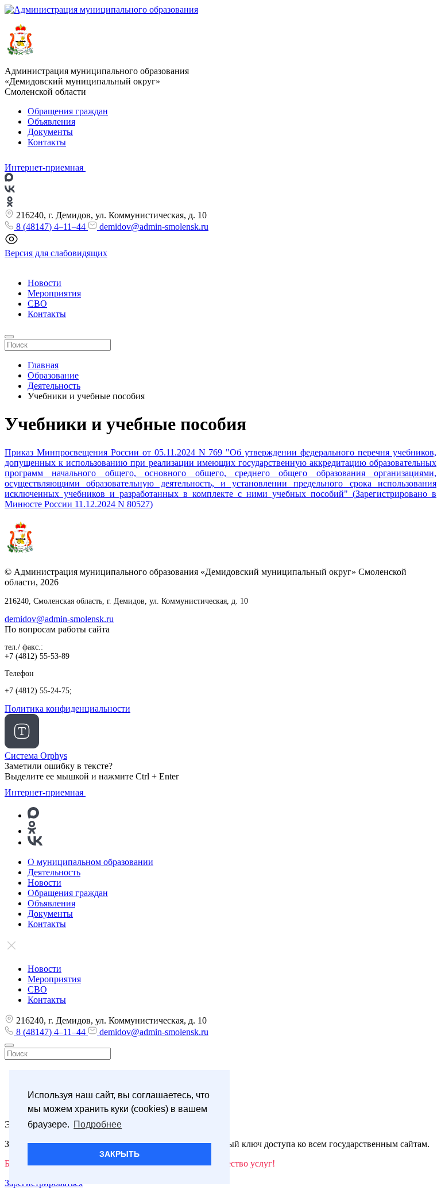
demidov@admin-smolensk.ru (152, 226)
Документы (50, 132)
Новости (44, 283)
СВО (37, 303)
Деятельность (54, 872)
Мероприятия (54, 293)
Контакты (47, 142)
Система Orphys (36, 755)
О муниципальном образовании (90, 862)
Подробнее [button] (98, 1124)
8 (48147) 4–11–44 (51, 226)
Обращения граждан (68, 111)
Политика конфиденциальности (67, 708)
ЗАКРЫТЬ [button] (119, 1154)
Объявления (51, 121)
